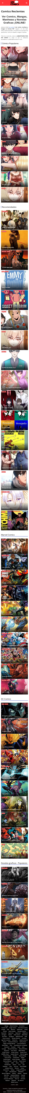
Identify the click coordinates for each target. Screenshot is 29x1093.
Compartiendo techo (6, 169)
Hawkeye (5, 1066)
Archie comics (5, 1052)
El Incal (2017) (5, 447)
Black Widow (22, 1050)
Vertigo (3, 1029)
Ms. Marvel (21, 1080)
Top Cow (16, 1066)
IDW (8, 1029)
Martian (17, 1068)
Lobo (10, 1066)
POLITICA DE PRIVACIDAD (20, 1092)
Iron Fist (15, 1061)
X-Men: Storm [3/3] (6, 567)
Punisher (13, 1047)
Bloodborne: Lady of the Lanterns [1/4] (10, 895)
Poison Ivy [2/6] (5, 825)
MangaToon (3, 371)
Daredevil (6, 1047)
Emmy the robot (6, 287)
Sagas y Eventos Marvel (9, 1043)
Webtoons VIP (4, 311)
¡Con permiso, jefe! (6, 200)
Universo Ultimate (8, 1078)
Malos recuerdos (6, 508)
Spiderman (8, 664)
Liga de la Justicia (5, 1040)
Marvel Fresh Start (12, 1048)
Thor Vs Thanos (5, 629)
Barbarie (14, 1080)
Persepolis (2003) (6, 427)
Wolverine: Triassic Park (7, 582)
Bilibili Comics (14, 1082)
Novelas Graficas (4, 868)
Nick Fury (6, 1075)
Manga (3, 271)
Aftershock (24, 1034)
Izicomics (5, 1088)
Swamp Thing (22, 1056)
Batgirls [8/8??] (5, 793)
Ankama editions (15, 1075)
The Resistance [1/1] (6, 926)
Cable (12, 1063)
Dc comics (3, 291)
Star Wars (4, 1036)
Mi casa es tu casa (6, 184)
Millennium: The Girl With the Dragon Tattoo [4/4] (12, 942)
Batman (13, 1029)
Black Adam (4, 766)
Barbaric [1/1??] (5, 1020)
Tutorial (23, 1075)
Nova (17, 1063)
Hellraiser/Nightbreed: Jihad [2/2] (8, 911)
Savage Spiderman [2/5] (7, 676)
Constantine (16, 1057)
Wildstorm (25, 1033)
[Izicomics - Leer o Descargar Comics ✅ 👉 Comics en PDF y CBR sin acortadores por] (14, 2)
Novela (5, 1031)
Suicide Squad (6, 1059)
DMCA (4, 1092)
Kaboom (7, 1080)
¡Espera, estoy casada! (6, 106)
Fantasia (7, 1063)
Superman (10, 1033)
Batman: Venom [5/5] (6, 715)
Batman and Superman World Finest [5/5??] (11, 840)
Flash (19, 1047)
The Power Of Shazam (6, 762)
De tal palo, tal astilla (7, 407)
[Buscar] (26, 3)
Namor (14, 1064)
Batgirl (22, 1057)
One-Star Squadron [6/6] (7, 856)
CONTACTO (10, 1092)
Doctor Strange (16, 1059)
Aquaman (6, 1050)
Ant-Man (15, 1056)
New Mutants (13, 1071)
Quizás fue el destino (7, 327)
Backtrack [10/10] (5, 1004)
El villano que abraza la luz (9, 367)
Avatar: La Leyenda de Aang (8, 227)
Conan (22, 1068)
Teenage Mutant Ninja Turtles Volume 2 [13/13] (11, 973)
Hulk (2, 602)
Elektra (14, 1073)
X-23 (19, 1064)
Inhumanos (6, 1070)
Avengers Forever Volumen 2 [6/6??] (9, 661)
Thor (11, 1045)
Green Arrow (8, 1057)
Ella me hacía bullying (6, 137)
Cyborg (12, 1070)
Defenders (21, 1071)
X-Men (8, 555)
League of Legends (21, 1070)
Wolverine (8, 251)
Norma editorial (4, 411)
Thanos (22, 1063)
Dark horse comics (5, 211)
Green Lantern (6, 1038)
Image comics (4, 231)
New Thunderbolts (14, 1077)
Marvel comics (4, 251)
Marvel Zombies (23, 1048)
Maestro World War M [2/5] (7, 614)
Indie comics (17, 1034)
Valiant (10, 1034)
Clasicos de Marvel (13, 1041)
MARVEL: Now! (5, 1054)
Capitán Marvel (14, 1054)
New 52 (17, 1078)
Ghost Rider (5, 1045)
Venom (4, 1041)
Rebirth (19, 1073)
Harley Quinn (23, 1041)
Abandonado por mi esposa (7, 91)
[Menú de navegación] (2, 3)
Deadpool (11, 1036)
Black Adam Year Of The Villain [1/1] (9, 778)
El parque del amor (6, 488)
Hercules (23, 1078)
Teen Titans (14, 1050)
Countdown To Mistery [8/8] (7, 747)
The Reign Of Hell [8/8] (6, 731)
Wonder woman (16, 1038)
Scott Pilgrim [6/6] (6, 307)
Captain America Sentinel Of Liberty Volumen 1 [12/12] (13, 645)
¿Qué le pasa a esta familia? (8, 75)
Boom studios (12, 1031)
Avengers (3, 649)
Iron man (24, 1038)
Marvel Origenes (6, 1073)
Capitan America (4, 633)
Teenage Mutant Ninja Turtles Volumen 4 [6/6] (11, 989)
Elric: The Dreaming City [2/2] (8, 880)
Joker (6, 797)
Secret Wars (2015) (6, 551)
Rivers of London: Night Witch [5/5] (9, 958)
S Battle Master (5, 59)
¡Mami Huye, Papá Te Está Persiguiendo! (11, 387)
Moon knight (23, 1066)
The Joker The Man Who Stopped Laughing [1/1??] (12, 809)
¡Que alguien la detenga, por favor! (9, 153)
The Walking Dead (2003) (8, 247)
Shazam (24, 1059)
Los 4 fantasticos (21, 1043)
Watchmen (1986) (6, 528)
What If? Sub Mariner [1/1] (7, 598)
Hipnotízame (4, 122)
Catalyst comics (9, 1068)
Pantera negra (7, 1056)
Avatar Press (23, 1052)
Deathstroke (8, 1064)
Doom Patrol (22, 1061)
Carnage (4, 1048)
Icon (6, 1071)
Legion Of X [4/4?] (5, 692)
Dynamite (3, 1033)
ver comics (11, 27)
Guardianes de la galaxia (20, 1045)
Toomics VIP (4, 63)
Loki (23, 1064)
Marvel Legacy (24, 1054)
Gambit (23, 1077)
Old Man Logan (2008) (7, 267)
